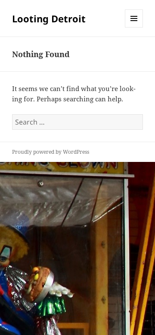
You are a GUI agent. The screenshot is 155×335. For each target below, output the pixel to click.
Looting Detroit (49, 18)
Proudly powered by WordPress (50, 151)
